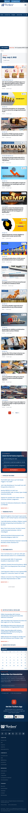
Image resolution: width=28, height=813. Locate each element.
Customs (3, 744)
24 (25, 663)
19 (6, 663)
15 (17, 660)
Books (7, 1)
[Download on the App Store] (19, 716)
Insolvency (3, 762)
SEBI (2, 758)
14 (14, 660)
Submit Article (4, 788)
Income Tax (7, 14)
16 (21, 660)
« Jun (2, 668)
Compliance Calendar (6, 777)
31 (25, 665)
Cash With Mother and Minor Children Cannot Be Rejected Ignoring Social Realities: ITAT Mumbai (14, 523)
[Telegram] (23, 733)
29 (17, 665)
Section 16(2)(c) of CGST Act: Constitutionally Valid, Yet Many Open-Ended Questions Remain (14, 492)
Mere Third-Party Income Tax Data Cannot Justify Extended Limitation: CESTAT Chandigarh (13, 530)
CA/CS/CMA (4, 764)
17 (25, 660)
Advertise (3, 790)
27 (10, 665)
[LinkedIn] (12, 733)
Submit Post (16, 1)
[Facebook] (2, 733)
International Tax (5, 749)
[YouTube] (9, 733)
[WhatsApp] (19, 733)
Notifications (4, 771)
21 (13, 663)
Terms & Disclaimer (12, 804)
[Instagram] (16, 733)
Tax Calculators (4, 780)
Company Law (4, 755)
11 (2, 660)
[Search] (26, 14)
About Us (3, 786)
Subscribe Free (6, 690)
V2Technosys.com (5, 802)
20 (10, 663)
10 (25, 657)
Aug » (25, 668)
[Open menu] (25, 5)
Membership (4, 795)
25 (2, 665)
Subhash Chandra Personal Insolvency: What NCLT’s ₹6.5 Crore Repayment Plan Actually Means (14, 566)
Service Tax (19, 14)
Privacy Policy (4, 804)
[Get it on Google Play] (9, 716)
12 (6, 660)
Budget (13, 14)
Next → (17, 412)
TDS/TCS (3, 747)
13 (10, 660)
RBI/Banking (3, 760)
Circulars (3, 773)
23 (21, 663)
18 (2, 663)
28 (14, 665)
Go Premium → (14, 470)
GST (2, 742)
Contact (3, 793)
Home (2, 14)
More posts (4, 508)
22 (17, 663)
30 (21, 665)
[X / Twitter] (5, 733)
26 (6, 665)
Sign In (23, 1)
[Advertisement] (14, 31)
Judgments (3, 775)
